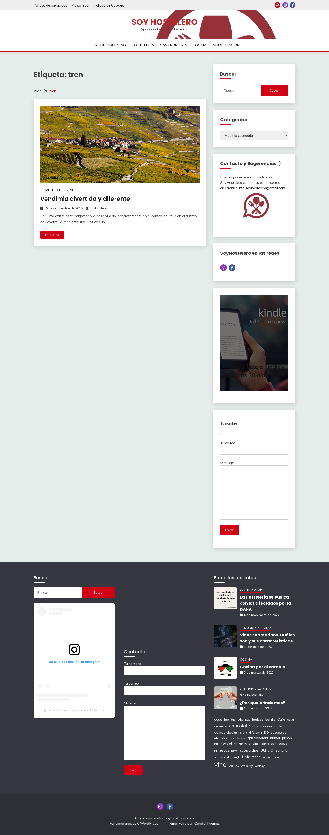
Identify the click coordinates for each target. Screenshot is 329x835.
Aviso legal (80, 5)
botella (270, 719)
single (236, 757)
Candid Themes (207, 823)
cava (290, 719)
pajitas (265, 743)
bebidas (229, 719)
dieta (243, 732)
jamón (287, 738)
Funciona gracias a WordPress (134, 823)
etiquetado (278, 732)
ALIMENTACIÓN (226, 45)
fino (232, 738)
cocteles (280, 726)
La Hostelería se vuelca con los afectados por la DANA (265, 603)
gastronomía (258, 738)
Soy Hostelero (164, 22)
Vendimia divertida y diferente (85, 199)
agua (218, 719)
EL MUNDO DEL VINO (107, 45)
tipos (256, 757)
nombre (243, 743)
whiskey (247, 766)
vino (220, 764)
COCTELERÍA (143, 45)
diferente (255, 732)
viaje (278, 757)
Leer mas (52, 235)
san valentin (222, 757)
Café (281, 719)
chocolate (239, 726)
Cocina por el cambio (262, 667)
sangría (282, 750)
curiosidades (226, 732)
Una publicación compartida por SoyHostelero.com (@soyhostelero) (85, 710)
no (235, 743)
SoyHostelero (99, 208)
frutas (241, 738)
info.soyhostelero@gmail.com (262, 188)
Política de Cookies (109, 5)
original (254, 743)
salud (267, 749)
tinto (246, 756)
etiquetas (221, 738)
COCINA (200, 45)
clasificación (262, 726)
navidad (226, 743)
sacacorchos (249, 750)
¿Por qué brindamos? (262, 702)
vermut (268, 757)
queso (282, 743)
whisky (260, 766)
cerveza (220, 726)
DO (266, 732)
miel (216, 743)
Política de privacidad (50, 5)
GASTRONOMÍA (173, 45)
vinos (234, 765)
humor (275, 738)
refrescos (221, 750)
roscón (234, 750)
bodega (257, 719)
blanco (243, 719)
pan (273, 743)
